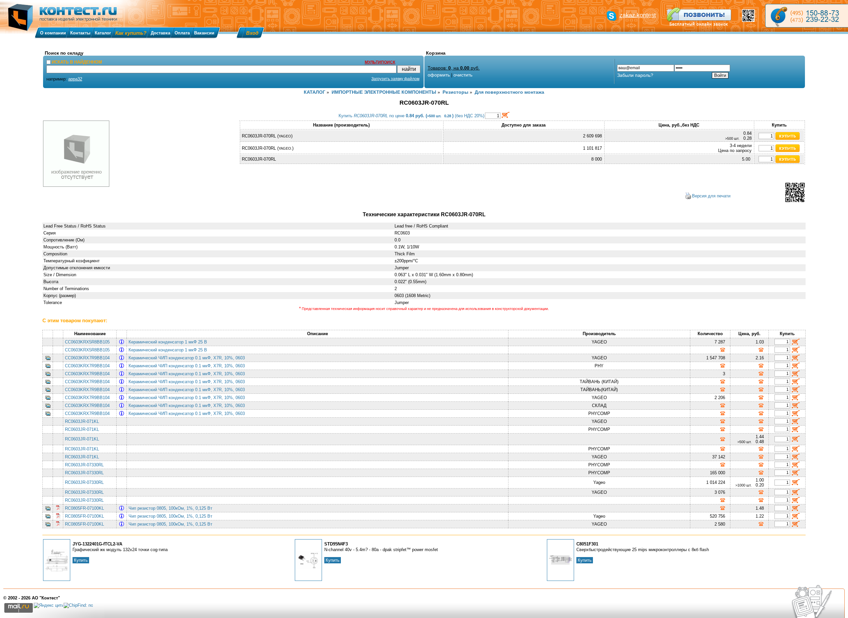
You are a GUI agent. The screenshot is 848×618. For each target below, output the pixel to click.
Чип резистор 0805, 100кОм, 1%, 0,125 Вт (172, 508)
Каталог (103, 32)
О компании (53, 32)
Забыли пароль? (635, 75)
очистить (462, 74)
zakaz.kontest (637, 15)
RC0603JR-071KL (82, 421)
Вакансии (204, 32)
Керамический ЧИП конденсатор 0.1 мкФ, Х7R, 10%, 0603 (188, 357)
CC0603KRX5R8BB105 (87, 341)
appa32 (75, 79)
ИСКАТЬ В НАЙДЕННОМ (77, 62)
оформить (439, 74)
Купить (81, 560)
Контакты (80, 32)
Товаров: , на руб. (454, 68)
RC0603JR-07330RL (84, 464)
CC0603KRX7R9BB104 (87, 357)
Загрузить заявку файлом (395, 79)
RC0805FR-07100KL (84, 508)
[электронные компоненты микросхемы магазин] (806, 15)
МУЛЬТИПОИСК (380, 62)
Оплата (182, 32)
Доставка (160, 32)
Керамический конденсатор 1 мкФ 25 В (169, 341)
